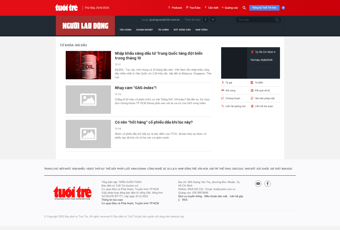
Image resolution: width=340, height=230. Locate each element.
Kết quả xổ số (262, 90)
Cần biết (213, 7)
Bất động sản (182, 29)
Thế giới (111, 168)
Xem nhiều (78, 168)
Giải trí (213, 168)
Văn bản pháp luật (265, 98)
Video (90, 168)
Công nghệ (154, 168)
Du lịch (172, 168)
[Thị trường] (85, 25)
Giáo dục (238, 168)
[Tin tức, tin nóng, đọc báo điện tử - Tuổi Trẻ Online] (66, 8)
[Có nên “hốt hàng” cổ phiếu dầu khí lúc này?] (88, 134)
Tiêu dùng (125, 29)
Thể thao (225, 168)
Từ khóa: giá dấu (73, 45)
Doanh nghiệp (144, 29)
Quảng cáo (231, 7)
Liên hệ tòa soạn (264, 106)
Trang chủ (51, 168)
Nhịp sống (202, 29)
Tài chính (163, 29)
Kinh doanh (138, 168)
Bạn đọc (287, 168)
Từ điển (259, 82)
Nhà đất (250, 168)
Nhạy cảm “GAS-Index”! (135, 87)
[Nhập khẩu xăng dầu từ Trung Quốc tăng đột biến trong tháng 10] (88, 65)
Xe (164, 168)
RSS (185, 199)
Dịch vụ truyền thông (190, 196)
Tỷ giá (228, 82)
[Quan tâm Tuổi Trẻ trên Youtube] (258, 184)
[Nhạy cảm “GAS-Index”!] (88, 99)
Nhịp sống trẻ (187, 168)
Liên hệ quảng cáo (235, 106)
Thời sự (99, 168)
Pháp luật (123, 168)
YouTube (195, 7)
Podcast (177, 7)
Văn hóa (203, 168)
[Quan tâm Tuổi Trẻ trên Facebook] (267, 184)
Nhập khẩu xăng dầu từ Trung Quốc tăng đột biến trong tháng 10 (158, 55)
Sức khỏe (262, 168)
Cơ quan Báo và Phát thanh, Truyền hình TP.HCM (130, 203)
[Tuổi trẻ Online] (72, 193)
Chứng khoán (232, 98)
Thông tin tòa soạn (112, 199)
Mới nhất (65, 168)
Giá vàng (230, 90)
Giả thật (275, 168)
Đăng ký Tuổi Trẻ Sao (264, 7)
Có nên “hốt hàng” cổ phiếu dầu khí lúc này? (154, 122)
